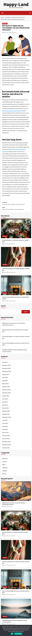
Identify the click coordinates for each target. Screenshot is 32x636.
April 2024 (5, 405)
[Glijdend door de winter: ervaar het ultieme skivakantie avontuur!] (16, 491)
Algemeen (5, 23)
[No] (30, 630)
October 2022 (6, 447)
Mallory (5, 32)
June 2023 (5, 423)
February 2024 (6, 411)
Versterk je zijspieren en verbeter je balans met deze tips (16, 337)
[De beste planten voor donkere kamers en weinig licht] (16, 228)
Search (3, 306)
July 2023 (4, 420)
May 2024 (5, 402)
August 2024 (5, 396)
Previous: (13, 203)
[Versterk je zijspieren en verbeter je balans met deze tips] (16, 257)
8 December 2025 (11, 244)
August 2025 (5, 374)
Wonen (4, 473)
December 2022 (6, 441)
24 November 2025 (11, 272)
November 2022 (6, 444)
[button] (2, 13)
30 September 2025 (12, 301)
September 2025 (6, 371)
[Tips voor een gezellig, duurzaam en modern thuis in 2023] (16, 285)
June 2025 (5, 377)
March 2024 (5, 408)
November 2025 (6, 368)
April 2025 (5, 380)
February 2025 (6, 386)
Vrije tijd (4, 470)
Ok (12, 633)
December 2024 (6, 389)
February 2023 (6, 435)
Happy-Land (16, 4)
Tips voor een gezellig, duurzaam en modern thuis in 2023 (15, 344)
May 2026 (5, 362)
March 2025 (5, 383)
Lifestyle (4, 461)
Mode (3, 464)
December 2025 (6, 365)
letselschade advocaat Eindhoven (12, 111)
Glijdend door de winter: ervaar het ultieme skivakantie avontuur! (13, 324)
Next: (13, 208)
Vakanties (4, 467)
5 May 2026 (10, 506)
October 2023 (6, 414)
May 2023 (5, 426)
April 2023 (5, 429)
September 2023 (6, 417)
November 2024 (6, 392)
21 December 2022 (12, 32)
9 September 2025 (11, 624)
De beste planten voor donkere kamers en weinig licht (15, 330)
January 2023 (5, 438)
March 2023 (5, 432)
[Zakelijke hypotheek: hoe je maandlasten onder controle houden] (16, 609)
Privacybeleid (18, 633)
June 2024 (5, 399)
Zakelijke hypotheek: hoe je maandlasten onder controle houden (14, 350)
